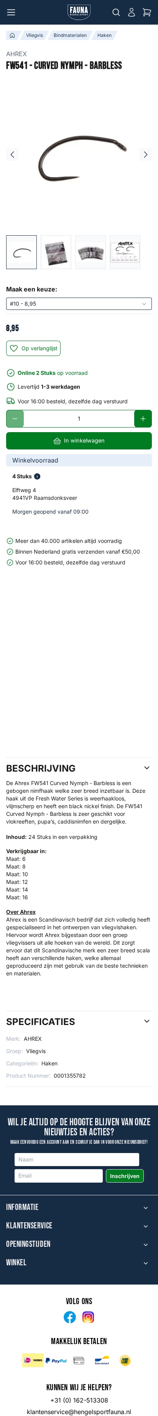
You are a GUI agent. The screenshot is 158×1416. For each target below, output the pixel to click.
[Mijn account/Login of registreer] (131, 12)
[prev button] (12, 154)
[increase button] (143, 419)
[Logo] (79, 12)
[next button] (146, 154)
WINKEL (16, 1263)
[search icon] (116, 12)
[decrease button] (15, 419)
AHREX (16, 54)
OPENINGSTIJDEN (28, 1244)
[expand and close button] (146, 1207)
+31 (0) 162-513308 (79, 1400)
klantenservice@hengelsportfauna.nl (79, 1412)
